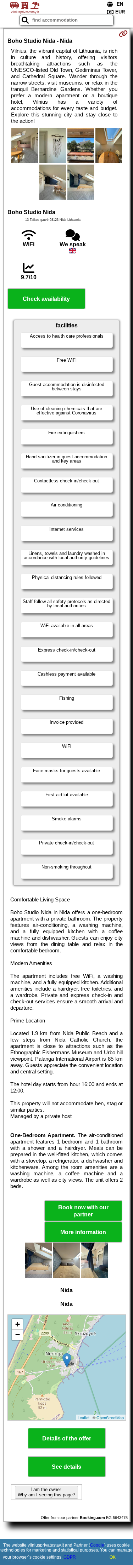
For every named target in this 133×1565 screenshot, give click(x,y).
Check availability (46, 299)
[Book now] (123, 33)
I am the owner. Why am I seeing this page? (46, 1492)
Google (97, 1545)
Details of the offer (66, 1438)
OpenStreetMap (110, 1417)
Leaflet (83, 1417)
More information (83, 1232)
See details (66, 1467)
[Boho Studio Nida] (25, 146)
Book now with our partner (83, 1210)
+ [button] (17, 1324)
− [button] (17, 1334)
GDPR (69, 1557)
